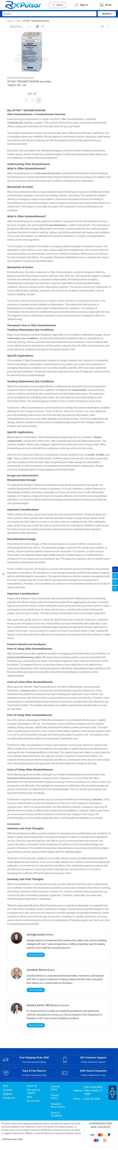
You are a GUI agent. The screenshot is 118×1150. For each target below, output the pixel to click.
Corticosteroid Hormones (20, 77)
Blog (29, 1096)
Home (10, 21)
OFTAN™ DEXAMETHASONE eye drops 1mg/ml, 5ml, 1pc (29, 83)
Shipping (7, 1094)
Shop (17, 21)
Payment (7, 1090)
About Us (32, 1086)
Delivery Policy (55, 1088)
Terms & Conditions (56, 1114)
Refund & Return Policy (58, 1105)
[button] (57, 5)
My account (33, 1100)
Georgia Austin (36, 934)
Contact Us (9, 1098)
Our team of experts (33, 1091)
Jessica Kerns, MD (38, 1005)
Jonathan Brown (37, 969)
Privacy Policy (55, 1096)
